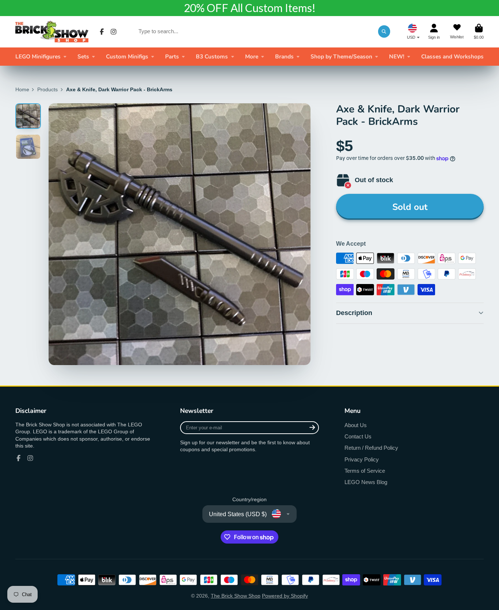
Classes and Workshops (452, 56)
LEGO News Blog (365, 482)
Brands (284, 56)
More (251, 56)
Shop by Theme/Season (341, 56)
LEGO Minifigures (38, 56)
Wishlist (457, 31)
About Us (355, 425)
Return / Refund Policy (371, 448)
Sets (83, 56)
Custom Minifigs (127, 56)
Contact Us (358, 436)
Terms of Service (364, 471)
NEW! (396, 56)
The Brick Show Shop (235, 596)
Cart (479, 31)
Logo (51, 31)
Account (434, 31)
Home (22, 89)
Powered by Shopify (285, 596)
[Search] (384, 31)
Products (47, 89)
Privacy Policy (361, 459)
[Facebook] (102, 31)
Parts (172, 56)
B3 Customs (212, 56)
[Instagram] (113, 31)
